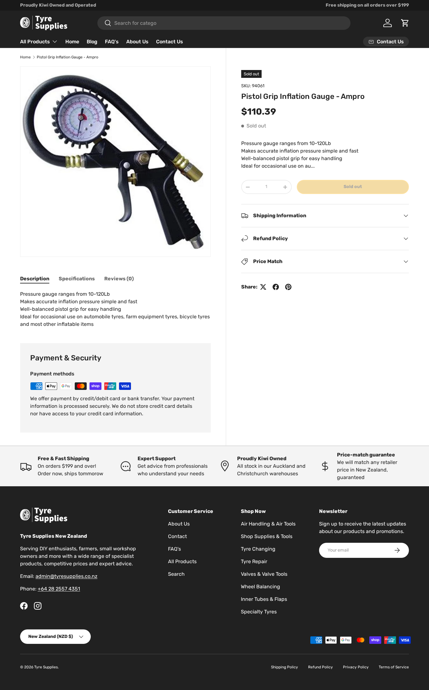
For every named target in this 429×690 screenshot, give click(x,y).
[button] (405, 23)
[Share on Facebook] (275, 287)
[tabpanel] (115, 309)
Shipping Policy (284, 667)
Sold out (353, 186)
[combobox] (223, 23)
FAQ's (112, 42)
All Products (35, 42)
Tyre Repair (254, 561)
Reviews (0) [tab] (119, 279)
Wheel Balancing (260, 587)
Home (72, 42)
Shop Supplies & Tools (266, 536)
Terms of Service (394, 667)
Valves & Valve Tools (264, 574)
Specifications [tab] (77, 279)
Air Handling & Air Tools (268, 524)
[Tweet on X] (263, 287)
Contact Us (169, 42)
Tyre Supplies (46, 667)
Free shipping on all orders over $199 (367, 5)
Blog (92, 42)
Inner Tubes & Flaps (264, 599)
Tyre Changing (258, 549)
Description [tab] (34, 279)
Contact (177, 536)
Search (176, 574)
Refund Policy (320, 667)
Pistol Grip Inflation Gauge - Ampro (67, 57)
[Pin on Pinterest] (288, 287)
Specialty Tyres (259, 612)
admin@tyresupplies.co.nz (66, 576)
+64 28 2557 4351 (59, 589)
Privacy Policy (356, 667)
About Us (137, 42)
